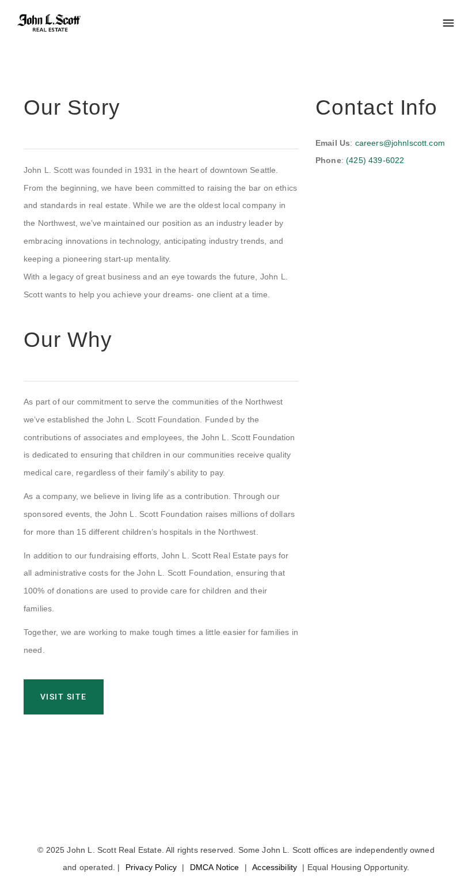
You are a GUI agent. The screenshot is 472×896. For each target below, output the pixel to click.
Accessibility (274, 867)
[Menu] (448, 23)
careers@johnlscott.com (400, 143)
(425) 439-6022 (375, 160)
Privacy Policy (151, 867)
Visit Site (63, 696)
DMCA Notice (214, 867)
